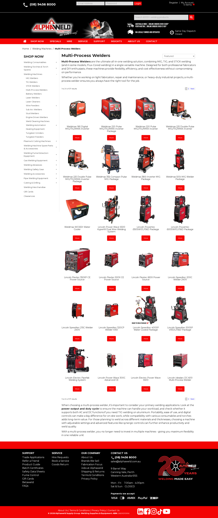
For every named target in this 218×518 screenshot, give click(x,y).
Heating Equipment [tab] (35, 129)
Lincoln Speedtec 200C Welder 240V (180, 278)
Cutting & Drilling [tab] (32, 183)
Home (25, 48)
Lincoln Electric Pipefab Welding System (77, 378)
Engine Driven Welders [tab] (37, 117)
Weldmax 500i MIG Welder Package (180, 177)
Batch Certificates (32, 468)
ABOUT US (134, 41)
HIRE (69, 41)
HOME (25, 41)
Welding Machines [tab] (33, 74)
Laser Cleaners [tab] (33, 102)
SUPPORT (99, 41)
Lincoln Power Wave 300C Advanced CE (111, 378)
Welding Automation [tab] (36, 125)
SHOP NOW (37, 41)
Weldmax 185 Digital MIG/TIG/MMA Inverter (77, 127)
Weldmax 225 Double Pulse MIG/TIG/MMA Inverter (180, 127)
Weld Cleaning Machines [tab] (37, 121)
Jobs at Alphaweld (92, 468)
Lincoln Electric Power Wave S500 (146, 378)
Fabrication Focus (91, 464)
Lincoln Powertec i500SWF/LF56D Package (180, 228)
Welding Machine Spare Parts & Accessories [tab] (38, 147)
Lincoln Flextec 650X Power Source (146, 278)
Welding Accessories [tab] (34, 174)
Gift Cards (28, 478)
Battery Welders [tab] (34, 94)
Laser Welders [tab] (33, 98)
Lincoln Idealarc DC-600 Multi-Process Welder (180, 378)
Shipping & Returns (92, 471)
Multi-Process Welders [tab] (36, 90)
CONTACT (151, 41)
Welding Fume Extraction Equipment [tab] (36, 154)
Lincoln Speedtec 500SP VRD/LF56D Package (180, 328)
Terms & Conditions (92, 475)
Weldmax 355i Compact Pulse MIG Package (111, 177)
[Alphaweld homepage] (51, 25)
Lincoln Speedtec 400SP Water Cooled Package (146, 328)
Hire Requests (60, 457)
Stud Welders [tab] (32, 113)
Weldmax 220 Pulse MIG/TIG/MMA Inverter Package (112, 129)
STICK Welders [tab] (33, 86)
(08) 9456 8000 (43, 4)
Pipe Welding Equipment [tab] (36, 178)
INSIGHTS (116, 41)
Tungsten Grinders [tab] (34, 133)
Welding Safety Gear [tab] (34, 169)
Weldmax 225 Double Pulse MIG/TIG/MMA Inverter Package (77, 179)
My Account (187, 3)
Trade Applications (33, 457)
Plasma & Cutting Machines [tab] (37, 141)
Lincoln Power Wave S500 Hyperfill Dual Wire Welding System (111, 229)
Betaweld (28, 482)
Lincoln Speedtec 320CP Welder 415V (111, 328)
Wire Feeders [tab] (32, 105)
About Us (86, 457)
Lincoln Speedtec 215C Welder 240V (77, 328)
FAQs (25, 485)
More (77, 138)
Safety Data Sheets (33, 471)
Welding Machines (41, 48)
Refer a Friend (30, 460)
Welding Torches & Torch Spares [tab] (36, 68)
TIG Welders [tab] (31, 82)
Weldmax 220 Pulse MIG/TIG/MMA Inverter (146, 127)
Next (192, 89)
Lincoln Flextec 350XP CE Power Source (77, 278)
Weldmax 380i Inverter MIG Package (145, 177)
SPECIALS (55, 41)
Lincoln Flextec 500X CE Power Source (111, 278)
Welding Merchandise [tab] (35, 187)
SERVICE (83, 41)
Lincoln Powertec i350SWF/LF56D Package (146, 228)
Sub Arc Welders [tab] (34, 109)
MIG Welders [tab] (32, 78)
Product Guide (31, 464)
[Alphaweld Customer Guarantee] (145, 28)
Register (173, 3)
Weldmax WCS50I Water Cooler (77, 228)
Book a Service (60, 460)
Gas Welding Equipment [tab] (35, 160)
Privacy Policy (89, 478)
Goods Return (60, 464)
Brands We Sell (90, 460)
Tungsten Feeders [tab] (34, 137)
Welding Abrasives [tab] (33, 165)
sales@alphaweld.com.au (126, 461)
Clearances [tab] (29, 196)
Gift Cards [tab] (28, 191)
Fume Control (30, 475)
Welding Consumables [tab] (35, 62)
